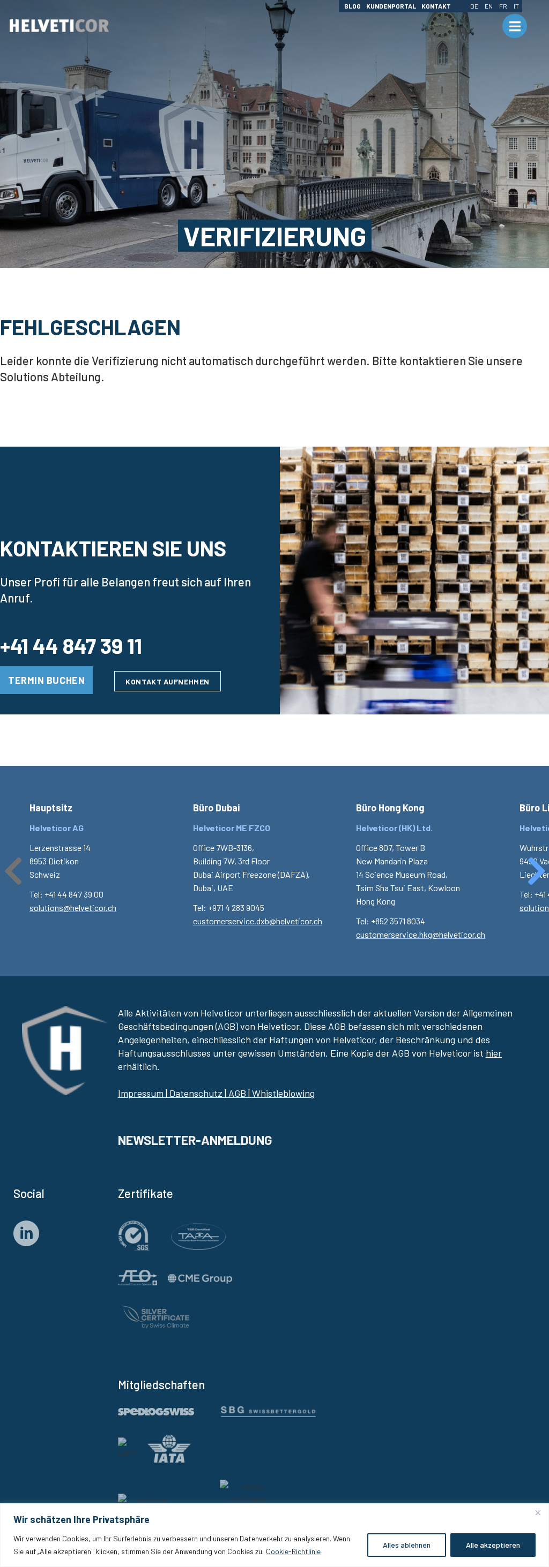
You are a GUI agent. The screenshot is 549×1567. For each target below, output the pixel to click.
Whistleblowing (283, 1093)
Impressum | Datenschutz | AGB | (184, 1093)
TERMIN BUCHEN (46, 680)
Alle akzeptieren (493, 1544)
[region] (274, 1535)
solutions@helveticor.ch (72, 907)
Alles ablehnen (407, 1544)
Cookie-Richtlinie (293, 1551)
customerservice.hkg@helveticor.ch (420, 934)
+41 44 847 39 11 (71, 645)
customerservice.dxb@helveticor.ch (257, 921)
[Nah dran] (537, 1512)
